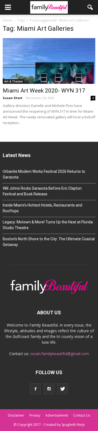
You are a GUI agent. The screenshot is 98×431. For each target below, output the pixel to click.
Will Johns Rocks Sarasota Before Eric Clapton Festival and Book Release (42, 191)
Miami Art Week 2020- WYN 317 (44, 90)
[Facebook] (35, 388)
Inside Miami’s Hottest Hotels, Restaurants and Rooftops (42, 208)
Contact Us (81, 415)
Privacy (34, 415)
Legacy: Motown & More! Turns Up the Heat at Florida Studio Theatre (48, 225)
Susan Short (12, 98)
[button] (90, 7)
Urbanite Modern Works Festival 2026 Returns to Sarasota (44, 174)
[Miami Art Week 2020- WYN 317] (49, 61)
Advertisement (56, 415)
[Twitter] (62, 388)
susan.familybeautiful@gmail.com (59, 353)
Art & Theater (13, 81)
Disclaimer (16, 415)
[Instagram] (49, 388)
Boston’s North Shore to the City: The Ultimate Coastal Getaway (49, 242)
